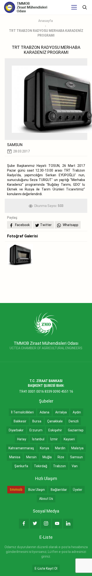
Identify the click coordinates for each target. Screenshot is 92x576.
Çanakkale (55, 421)
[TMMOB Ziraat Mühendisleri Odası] (46, 324)
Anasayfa (45, 21)
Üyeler (77, 490)
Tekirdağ (40, 466)
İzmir (54, 439)
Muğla (47, 457)
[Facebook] (24, 524)
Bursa (36, 421)
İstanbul (38, 439)
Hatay (21, 439)
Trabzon (59, 466)
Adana (44, 412)
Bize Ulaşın (36, 490)
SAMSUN (14, 145)
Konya (44, 448)
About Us (46, 498)
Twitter (46, 225)
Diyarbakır (16, 430)
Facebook (22, 225)
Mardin (60, 448)
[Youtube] (57, 524)
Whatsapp (70, 225)
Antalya (61, 412)
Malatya (77, 448)
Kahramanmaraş (21, 448)
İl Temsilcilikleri (22, 412)
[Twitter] (35, 524)
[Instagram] (46, 524)
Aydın (77, 412)
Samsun (76, 457)
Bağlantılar (59, 490)
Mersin (31, 457)
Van (75, 466)
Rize (61, 457)
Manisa (14, 457)
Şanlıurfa (21, 466)
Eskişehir (55, 430)
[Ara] (85, 7)
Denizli (74, 421)
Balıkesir (20, 421)
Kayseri (69, 439)
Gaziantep (76, 430)
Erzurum (35, 430)
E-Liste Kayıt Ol (46, 568)
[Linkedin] (68, 524)
